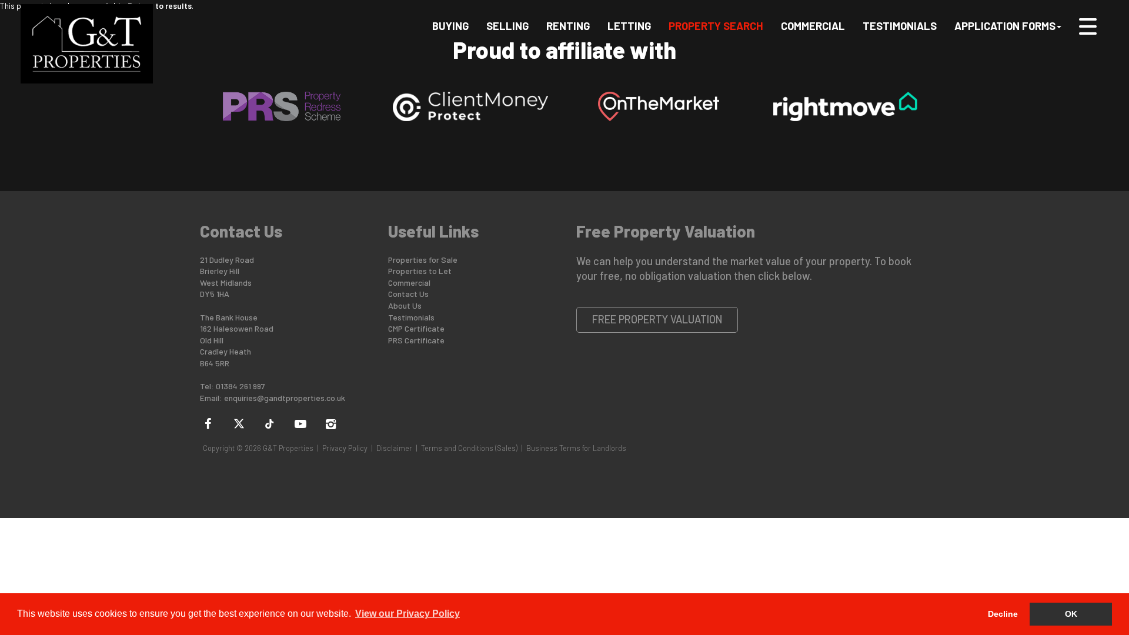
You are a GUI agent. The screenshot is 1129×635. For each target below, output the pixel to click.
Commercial (813, 25)
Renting (568, 25)
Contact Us (408, 294)
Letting (629, 25)
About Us (405, 305)
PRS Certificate (416, 340)
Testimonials (900, 25)
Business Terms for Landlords (576, 448)
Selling (507, 25)
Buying (450, 25)
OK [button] (1071, 614)
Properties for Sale (422, 260)
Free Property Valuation (657, 319)
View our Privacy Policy (407, 614)
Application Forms (1004, 25)
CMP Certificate (416, 328)
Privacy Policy (345, 448)
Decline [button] (1003, 614)
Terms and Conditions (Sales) (469, 448)
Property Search (716, 25)
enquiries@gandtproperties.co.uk (284, 398)
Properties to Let (420, 271)
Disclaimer (394, 448)
